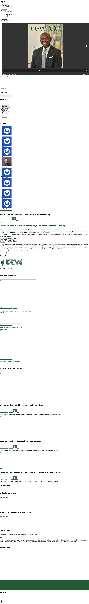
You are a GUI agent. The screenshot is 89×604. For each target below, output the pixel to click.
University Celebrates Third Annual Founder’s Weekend (21, 405)
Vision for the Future (8, 493)
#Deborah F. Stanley (4, 268)
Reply (1, 537)
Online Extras (5, 4)
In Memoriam (5, 19)
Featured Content (6, 2)
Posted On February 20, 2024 (6, 412)
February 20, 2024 (4, 497)
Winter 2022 (9, 210)
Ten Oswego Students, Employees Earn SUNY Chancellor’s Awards (16, 311)
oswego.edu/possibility (34, 250)
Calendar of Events (9, 6)
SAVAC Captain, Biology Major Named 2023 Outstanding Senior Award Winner (30, 472)
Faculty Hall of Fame (6, 21)
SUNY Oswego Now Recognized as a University (11, 327)
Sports (6, 7)
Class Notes (4, 9)
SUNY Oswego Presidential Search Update (10, 361)
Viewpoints (4, 10)
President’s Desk (8, 11)
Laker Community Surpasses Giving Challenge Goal (20, 441)
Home (3, 1)
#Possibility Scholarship (12, 268)
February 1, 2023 (3, 312)
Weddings (4, 18)
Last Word (7, 15)
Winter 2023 (15, 308)
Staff (17, 220)
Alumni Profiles (5, 16)
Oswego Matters (8, 14)
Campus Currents (6, 5)
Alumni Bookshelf (6, 20)
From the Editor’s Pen (9, 13)
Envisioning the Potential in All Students (15, 512)
